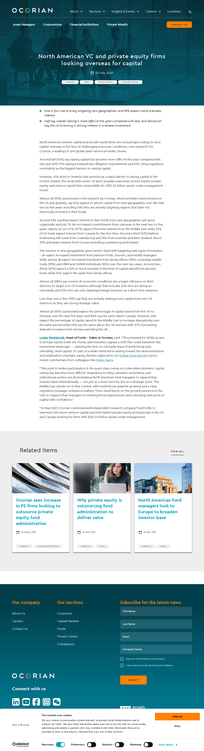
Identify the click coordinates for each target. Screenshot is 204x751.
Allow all (177, 716)
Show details (166, 744)
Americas (70, 82)
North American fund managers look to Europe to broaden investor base (160, 508)
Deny (177, 726)
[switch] (91, 744)
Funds (87, 82)
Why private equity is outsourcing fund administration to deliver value (99, 508)
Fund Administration (48, 546)
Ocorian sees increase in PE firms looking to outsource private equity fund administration (38, 511)
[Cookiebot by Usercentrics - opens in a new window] (21, 744)
